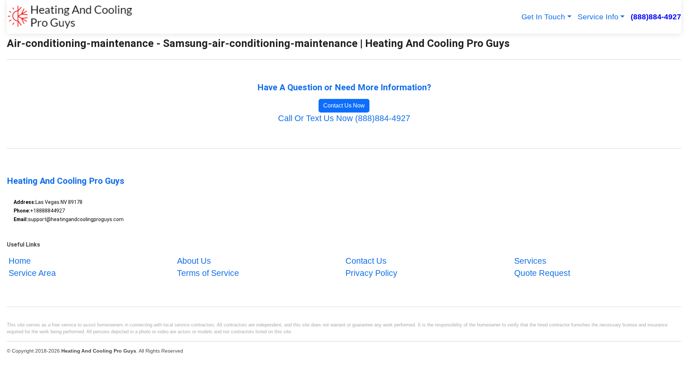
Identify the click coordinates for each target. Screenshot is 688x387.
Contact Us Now (344, 105)
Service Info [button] (598, 17)
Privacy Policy (371, 273)
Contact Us (366, 261)
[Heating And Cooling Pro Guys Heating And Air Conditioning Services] (70, 17)
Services (530, 261)
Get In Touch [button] (543, 17)
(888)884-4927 (656, 17)
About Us (194, 261)
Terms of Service (208, 273)
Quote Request (542, 273)
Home (20, 261)
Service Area (32, 273)
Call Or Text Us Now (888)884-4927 (344, 118)
